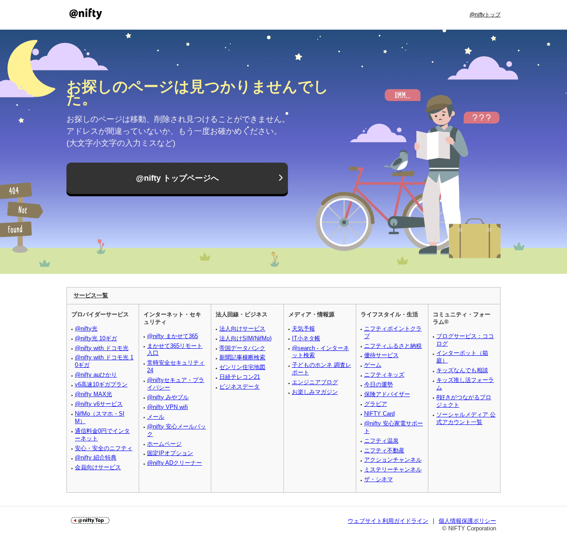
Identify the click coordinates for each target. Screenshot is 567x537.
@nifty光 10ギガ (96, 338)
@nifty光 (86, 328)
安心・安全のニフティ (103, 448)
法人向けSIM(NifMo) (245, 338)
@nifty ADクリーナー (174, 462)
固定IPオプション (170, 453)
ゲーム (372, 365)
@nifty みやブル (168, 397)
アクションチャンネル (393, 459)
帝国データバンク (242, 348)
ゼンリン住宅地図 (242, 367)
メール (155, 416)
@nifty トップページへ (177, 178)
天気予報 (303, 328)
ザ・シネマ (378, 479)
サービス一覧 (91, 295)
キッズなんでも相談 (462, 370)
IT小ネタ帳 (306, 338)
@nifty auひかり (96, 374)
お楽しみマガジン (315, 392)
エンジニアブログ (315, 382)
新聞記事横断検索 (242, 357)
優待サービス (381, 355)
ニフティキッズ (384, 374)
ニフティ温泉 (381, 440)
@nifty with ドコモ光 (101, 348)
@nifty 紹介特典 (96, 457)
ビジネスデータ (239, 386)
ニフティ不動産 (384, 450)
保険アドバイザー (387, 394)
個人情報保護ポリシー (467, 521)
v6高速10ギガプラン (101, 384)
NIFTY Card (379, 413)
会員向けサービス (98, 467)
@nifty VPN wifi (167, 407)
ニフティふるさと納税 (393, 345)
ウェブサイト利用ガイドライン (388, 521)
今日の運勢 (378, 384)
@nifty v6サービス (99, 404)
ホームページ (164, 443)
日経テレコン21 (239, 377)
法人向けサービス (242, 328)
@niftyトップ (485, 15)
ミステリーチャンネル (393, 469)
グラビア (375, 404)
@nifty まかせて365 (172, 336)
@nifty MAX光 (93, 394)
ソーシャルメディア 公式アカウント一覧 (466, 418)
